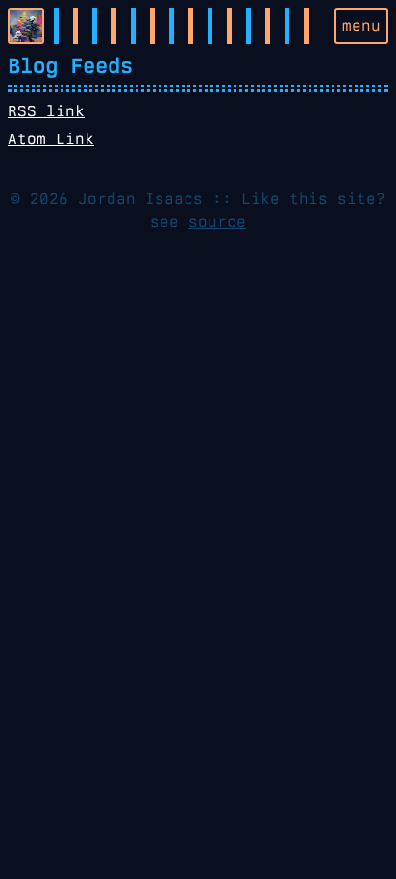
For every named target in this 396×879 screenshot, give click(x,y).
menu (361, 25)
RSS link (46, 111)
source (217, 221)
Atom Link (51, 139)
